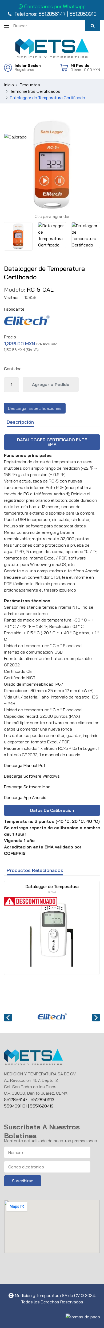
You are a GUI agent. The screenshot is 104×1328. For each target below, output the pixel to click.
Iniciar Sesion (28, 65)
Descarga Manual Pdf (24, 765)
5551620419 (42, 1106)
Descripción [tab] (20, 422)
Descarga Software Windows (32, 776)
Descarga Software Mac (27, 786)
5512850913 (83, 14)
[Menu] (6, 25)
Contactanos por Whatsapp (54, 6)
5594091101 (16, 1106)
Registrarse (24, 69)
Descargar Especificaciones (35, 408)
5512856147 (52, 14)
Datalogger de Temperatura (52, 889)
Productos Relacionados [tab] (35, 870)
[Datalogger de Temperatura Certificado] (18, 236)
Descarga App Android (25, 797)
